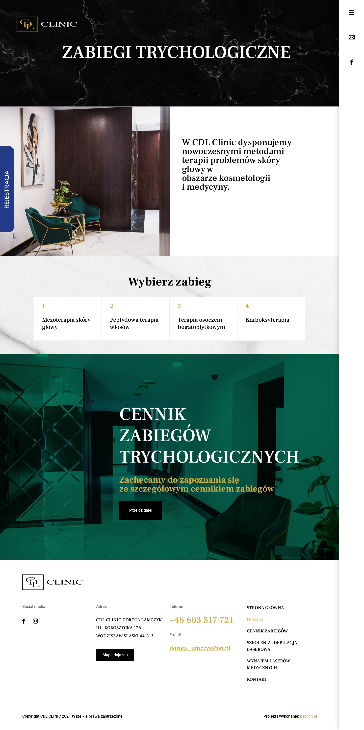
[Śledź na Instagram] (35, 621)
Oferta (255, 619)
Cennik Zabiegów (267, 631)
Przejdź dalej (140, 510)
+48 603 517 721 (202, 620)
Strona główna (265, 608)
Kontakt (257, 679)
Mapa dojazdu (115, 654)
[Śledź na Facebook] (23, 621)
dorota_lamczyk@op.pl (200, 648)
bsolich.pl (308, 716)
